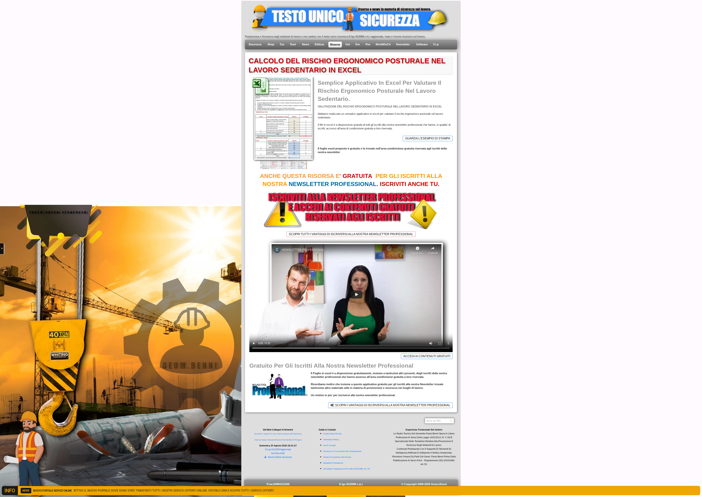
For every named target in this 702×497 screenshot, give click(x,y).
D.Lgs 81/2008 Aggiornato (278, 449)
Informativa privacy (331, 440)
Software (422, 44)
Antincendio (271, 440)
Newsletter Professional (333, 463)
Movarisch (278, 440)
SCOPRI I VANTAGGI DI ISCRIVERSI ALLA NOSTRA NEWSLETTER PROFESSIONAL (392, 405)
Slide (286, 440)
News (305, 44)
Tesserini (264, 440)
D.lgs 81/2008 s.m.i (351, 484)
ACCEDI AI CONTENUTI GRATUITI (426, 356)
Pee (367, 44)
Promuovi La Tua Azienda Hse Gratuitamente (342, 451)
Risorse (335, 44)
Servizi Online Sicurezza (280, 457)
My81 (295, 434)
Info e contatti (329, 445)
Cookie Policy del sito (332, 434)
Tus (282, 44)
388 (291, 434)
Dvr (357, 44)
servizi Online (277, 434)
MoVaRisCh (383, 44)
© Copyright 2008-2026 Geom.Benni (424, 484)
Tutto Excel (258, 440)
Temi (293, 44)
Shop (270, 44)
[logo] (348, 17)
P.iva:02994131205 (278, 484)
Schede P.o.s (268, 434)
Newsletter (403, 44)
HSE (282, 453)
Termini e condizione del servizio (337, 457)
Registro (299, 440)
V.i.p (436, 44)
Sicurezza (255, 44)
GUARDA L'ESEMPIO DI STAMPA (427, 138)
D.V (293, 440)
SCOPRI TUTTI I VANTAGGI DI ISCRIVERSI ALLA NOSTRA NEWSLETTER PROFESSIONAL (351, 234)
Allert (290, 440)
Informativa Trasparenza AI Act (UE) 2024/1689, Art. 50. (346, 469)
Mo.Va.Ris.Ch (258, 434)
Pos (277, 453)
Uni (348, 44)
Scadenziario (286, 434)
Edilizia (320, 44)
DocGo (299, 434)
